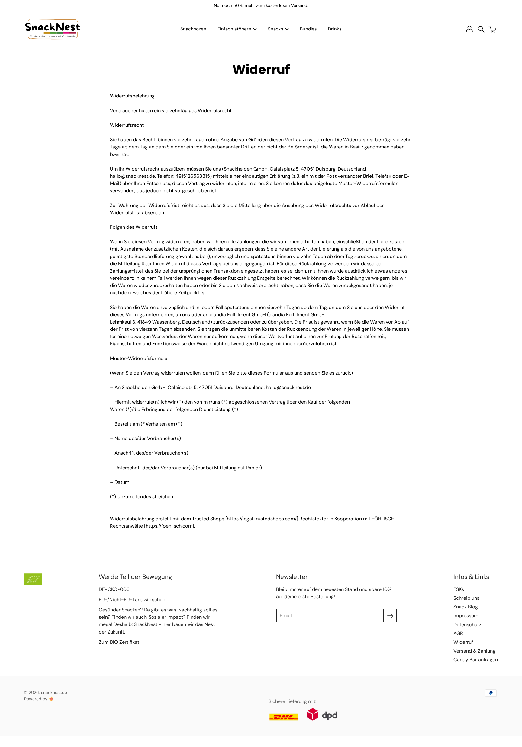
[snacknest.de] (53, 29)
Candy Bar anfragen (475, 659)
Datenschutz (467, 624)
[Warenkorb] (493, 29)
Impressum (465, 615)
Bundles (308, 29)
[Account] (469, 29)
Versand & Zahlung (474, 651)
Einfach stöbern (234, 29)
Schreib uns (466, 598)
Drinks (335, 29)
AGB (458, 633)
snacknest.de (54, 692)
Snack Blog (465, 607)
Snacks (275, 29)
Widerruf (463, 642)
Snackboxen (193, 29)
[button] (481, 29)
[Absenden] (390, 615)
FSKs (458, 589)
